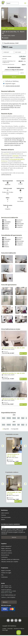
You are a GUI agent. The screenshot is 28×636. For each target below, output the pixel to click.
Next (25, 17)
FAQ (2, 575)
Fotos (3, 28)
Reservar (14, 77)
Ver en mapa (11, 28)
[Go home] (3, 2)
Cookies (4, 628)
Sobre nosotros (5, 513)
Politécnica (4, 161)
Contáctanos (4, 557)
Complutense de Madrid (17, 159)
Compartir (5, 37)
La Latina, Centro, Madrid (8, 35)
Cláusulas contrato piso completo (9, 561)
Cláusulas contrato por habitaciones (10, 559)
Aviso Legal (16, 529)
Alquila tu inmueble (6, 570)
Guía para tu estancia (6, 553)
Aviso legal (5, 630)
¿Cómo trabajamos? (6, 546)
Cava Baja (15, 155)
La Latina (5, 154)
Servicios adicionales (6, 550)
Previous (3, 17)
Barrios (3, 519)
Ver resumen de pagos (14, 67)
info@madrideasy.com (10, 595)
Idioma (5, 602)
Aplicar (22, 73)
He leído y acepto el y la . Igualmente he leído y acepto (13, 531)
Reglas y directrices (6, 548)
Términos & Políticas (19, 628)
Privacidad (10, 628)
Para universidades (6, 517)
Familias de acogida (6, 572)
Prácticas (3, 515)
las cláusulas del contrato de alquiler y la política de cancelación (13, 532)
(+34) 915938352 (11, 597)
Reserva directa (5, 555)
